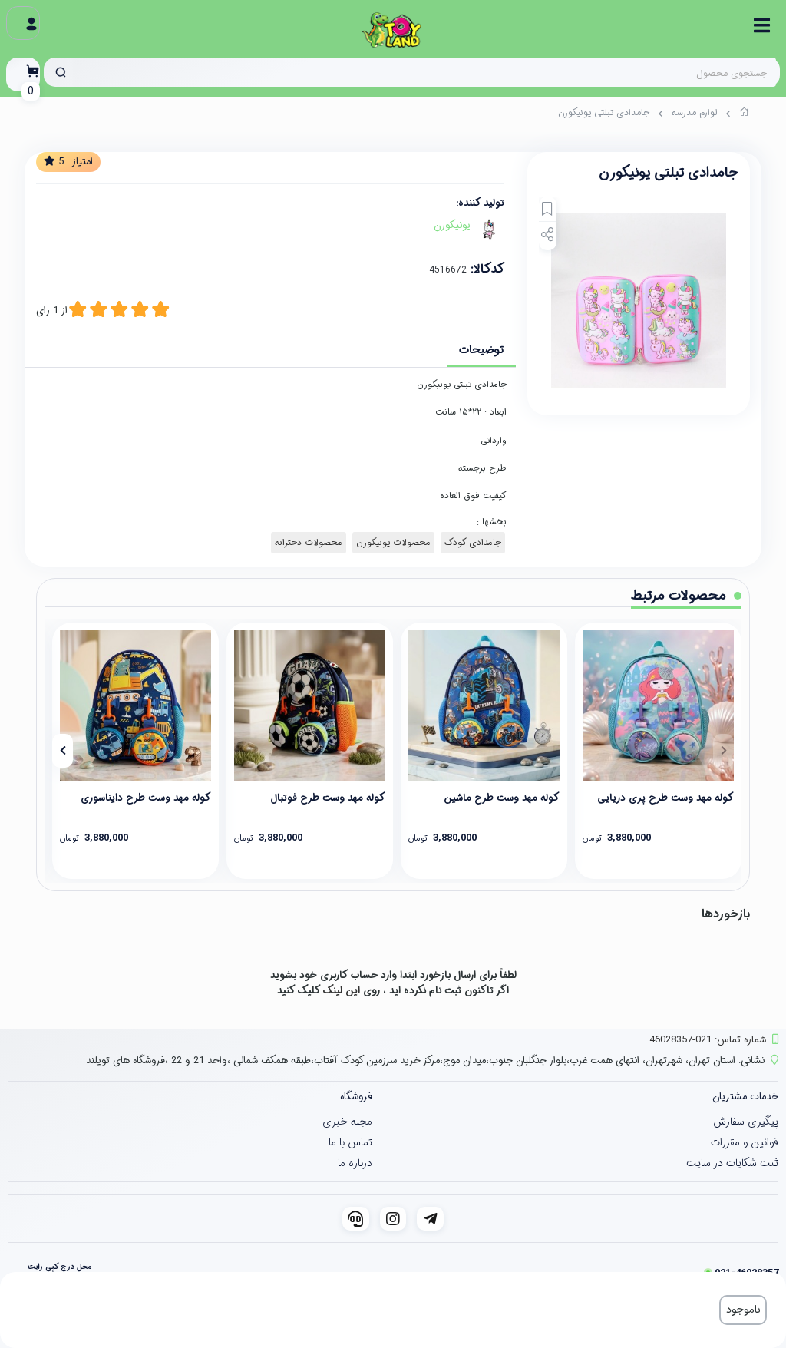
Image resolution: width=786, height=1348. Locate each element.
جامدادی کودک (472, 543)
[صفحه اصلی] (744, 114)
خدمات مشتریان (745, 1097)
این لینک (341, 991)
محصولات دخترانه (308, 543)
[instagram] (393, 1219)
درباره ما (355, 1163)
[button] (723, 751)
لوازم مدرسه (694, 112)
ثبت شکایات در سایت (732, 1163)
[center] (61, 72)
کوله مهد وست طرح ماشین (502, 798)
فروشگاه (356, 1097)
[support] (355, 1219)
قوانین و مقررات (744, 1142)
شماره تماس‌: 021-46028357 (707, 1040)
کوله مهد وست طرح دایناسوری (146, 798)
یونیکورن (452, 225)
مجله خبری (347, 1121)
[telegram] (430, 1219)
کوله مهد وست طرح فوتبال (327, 798)
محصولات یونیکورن (393, 543)
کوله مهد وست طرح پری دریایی (665, 798)
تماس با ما (350, 1142)
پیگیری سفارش (745, 1121)
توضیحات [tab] (481, 350)
